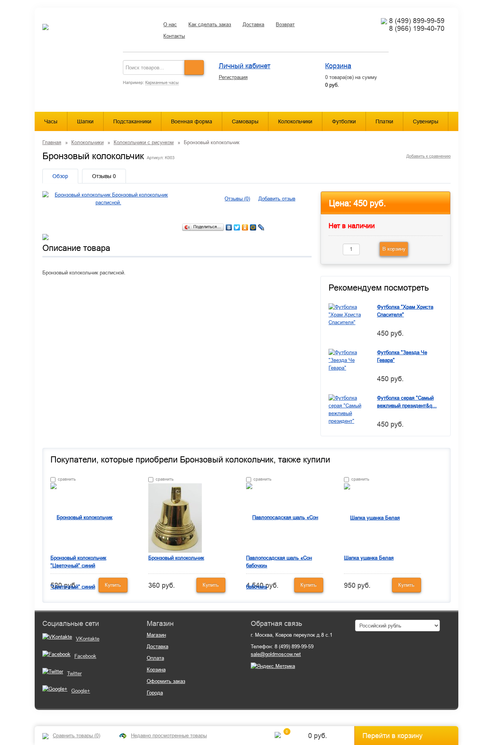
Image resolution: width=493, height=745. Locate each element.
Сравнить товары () (76, 735)
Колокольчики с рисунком (144, 142)
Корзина (338, 66)
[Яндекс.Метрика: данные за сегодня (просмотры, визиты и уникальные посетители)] (273, 666)
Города (155, 693)
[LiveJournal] (261, 227)
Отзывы (104, 176)
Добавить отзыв (276, 199)
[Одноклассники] (245, 227)
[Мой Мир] (253, 227)
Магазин (156, 635)
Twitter (74, 673)
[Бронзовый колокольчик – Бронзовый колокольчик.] (175, 517)
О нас (170, 24)
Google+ (80, 691)
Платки (384, 121)
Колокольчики (295, 121)
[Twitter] (237, 227)
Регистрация (233, 77)
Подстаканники (132, 121)
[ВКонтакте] (229, 227)
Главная (51, 142)
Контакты (174, 36)
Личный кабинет (244, 66)
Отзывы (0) (237, 199)
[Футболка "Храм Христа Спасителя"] (347, 314)
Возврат (285, 24)
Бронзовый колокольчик (176, 558)
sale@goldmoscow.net (276, 654)
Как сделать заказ (209, 24)
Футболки (344, 121)
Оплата (155, 658)
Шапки (85, 121)
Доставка (253, 24)
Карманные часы (162, 82)
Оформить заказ (166, 681)
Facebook (85, 656)
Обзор (60, 176)
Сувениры (425, 121)
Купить (113, 585)
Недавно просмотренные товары (169, 735)
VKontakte (87, 639)
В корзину (394, 249)
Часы (50, 121)
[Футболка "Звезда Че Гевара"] (347, 360)
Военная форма (191, 121)
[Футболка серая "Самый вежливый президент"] (347, 409)
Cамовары (245, 121)
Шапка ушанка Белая (369, 558)
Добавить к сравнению (428, 156)
